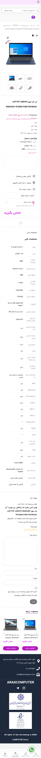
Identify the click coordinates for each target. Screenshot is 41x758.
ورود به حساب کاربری (38, 1)
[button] (8, 38)
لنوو (36, 122)
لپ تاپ (32, 25)
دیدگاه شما (33, 535)
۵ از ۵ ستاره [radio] (25, 530)
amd (10, 115)
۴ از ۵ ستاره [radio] (28, 530)
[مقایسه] (33, 36)
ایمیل (34, 578)
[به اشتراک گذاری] (37, 36)
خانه (38, 25)
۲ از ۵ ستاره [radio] (33, 530)
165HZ (15, 115)
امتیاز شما (33, 527)
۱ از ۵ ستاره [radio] (36, 530)
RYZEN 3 (16, 25)
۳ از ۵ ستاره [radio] (30, 530)
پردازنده (23, 119)
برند (28, 119)
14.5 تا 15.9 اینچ (23, 115)
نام (35, 568)
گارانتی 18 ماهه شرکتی (16, 484)
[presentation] (4, 633)
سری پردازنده (24, 25)
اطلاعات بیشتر (29, 648)
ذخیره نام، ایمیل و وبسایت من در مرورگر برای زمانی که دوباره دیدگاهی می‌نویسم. (22, 593)
